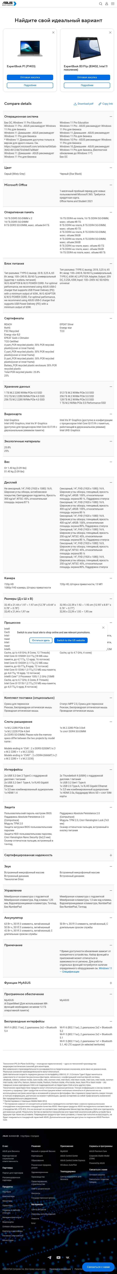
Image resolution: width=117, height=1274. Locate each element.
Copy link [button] (107, 103)
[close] (103, 627)
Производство (38, 1177)
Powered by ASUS (97, 1163)
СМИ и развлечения (40, 1189)
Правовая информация (60, 1269)
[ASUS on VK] (67, 1258)
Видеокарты (8, 1222)
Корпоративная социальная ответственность (10, 1158)
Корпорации (37, 1156)
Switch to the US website (71, 640)
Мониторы (7, 1201)
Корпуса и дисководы (12, 1231)
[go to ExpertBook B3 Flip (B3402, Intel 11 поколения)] (87, 49)
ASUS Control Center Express (72, 1160)
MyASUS (64, 1151)
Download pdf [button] (85, 103)
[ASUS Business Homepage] (9, 3)
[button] (100, 3)
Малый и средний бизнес (43, 1151)
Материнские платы (11, 1217)
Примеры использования (43, 1214)
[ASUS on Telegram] (49, 1258)
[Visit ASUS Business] (11, 1136)
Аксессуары (8, 1240)
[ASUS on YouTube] (58, 1258)
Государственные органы (43, 1198)
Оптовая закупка (97, 1175)
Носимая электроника (12, 1236)
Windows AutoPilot (68, 1165)
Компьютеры (8, 1196)
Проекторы (7, 1205)
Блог (33, 1223)
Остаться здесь (41, 640)
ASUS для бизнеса (11, 1151)
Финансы (35, 1193)
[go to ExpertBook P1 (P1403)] (30, 49)
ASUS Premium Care (98, 1151)
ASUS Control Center (69, 1156)
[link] (30, 85)
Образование (37, 1160)
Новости (35, 1218)
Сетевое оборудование (12, 1226)
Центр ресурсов (38, 1209)
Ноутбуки (6, 1192)
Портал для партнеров (12, 1173)
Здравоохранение (39, 1172)
